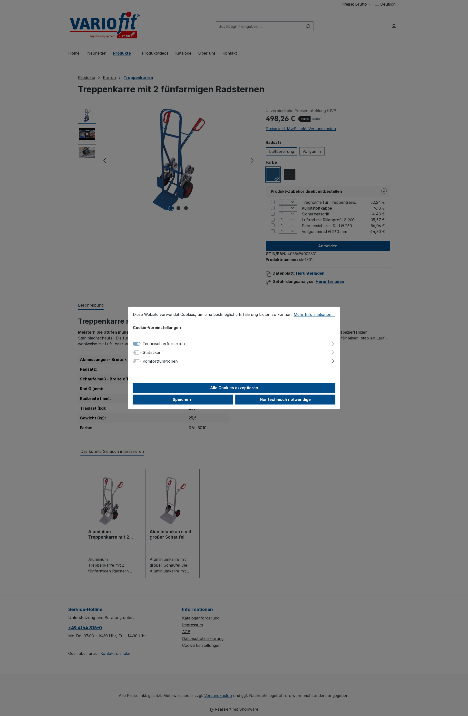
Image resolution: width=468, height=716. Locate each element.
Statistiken (152, 352)
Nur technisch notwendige (285, 399)
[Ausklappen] (333, 343)
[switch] (137, 353)
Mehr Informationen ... (314, 314)
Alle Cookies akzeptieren (234, 388)
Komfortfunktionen (160, 361)
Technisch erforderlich (164, 343)
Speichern (183, 399)
